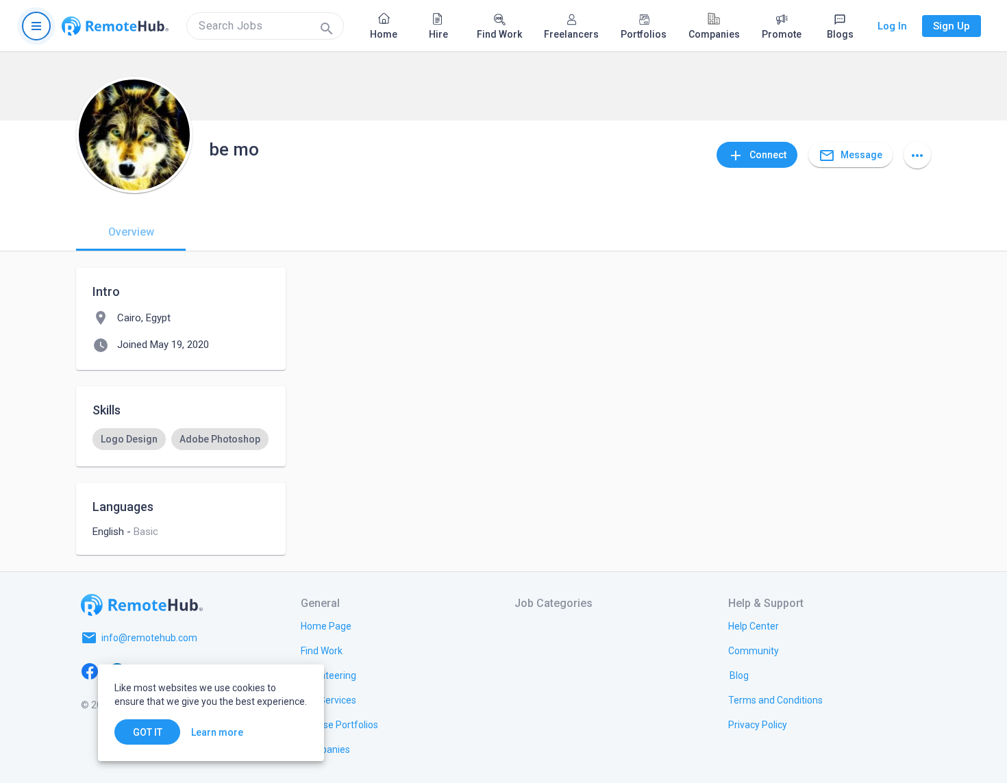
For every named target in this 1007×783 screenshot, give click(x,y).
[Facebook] (89, 670)
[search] (265, 26)
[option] (129, 439)
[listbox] (180, 439)
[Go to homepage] (115, 26)
